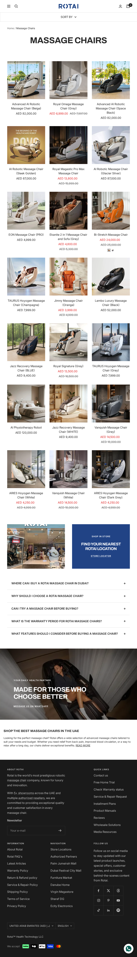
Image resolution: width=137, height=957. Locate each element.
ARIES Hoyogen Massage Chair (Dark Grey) (111, 495)
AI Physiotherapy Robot (26, 427)
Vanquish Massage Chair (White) (68, 495)
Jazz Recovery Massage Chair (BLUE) (26, 368)
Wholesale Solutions (107, 825)
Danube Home (60, 885)
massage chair (16, 780)
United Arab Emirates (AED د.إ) (29, 925)
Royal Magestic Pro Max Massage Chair (68, 171)
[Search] (16, 6)
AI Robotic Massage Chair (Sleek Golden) (26, 171)
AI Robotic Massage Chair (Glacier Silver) (111, 171)
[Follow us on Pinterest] (108, 900)
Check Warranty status (109, 789)
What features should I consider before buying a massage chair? (64, 633)
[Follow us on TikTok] (98, 910)
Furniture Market (61, 877)
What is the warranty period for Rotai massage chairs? (56, 621)
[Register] (60, 830)
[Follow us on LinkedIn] (108, 910)
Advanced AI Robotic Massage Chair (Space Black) (111, 108)
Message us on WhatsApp (31, 706)
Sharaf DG (57, 899)
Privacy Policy (16, 906)
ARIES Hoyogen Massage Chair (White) (26, 495)
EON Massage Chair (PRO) (26, 234)
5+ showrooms (24, 793)
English (63, 925)
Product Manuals (105, 810)
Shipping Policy (17, 891)
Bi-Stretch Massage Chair (111, 234)
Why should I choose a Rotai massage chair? (47, 596)
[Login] (120, 6)
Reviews (99, 817)
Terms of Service (18, 899)
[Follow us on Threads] (118, 891)
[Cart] (128, 6)
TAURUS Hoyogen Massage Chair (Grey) (110, 368)
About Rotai (15, 849)
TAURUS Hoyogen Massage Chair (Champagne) (26, 303)
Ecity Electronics (61, 906)
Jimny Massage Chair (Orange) (68, 303)
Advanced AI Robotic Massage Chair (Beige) (26, 106)
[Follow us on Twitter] (108, 891)
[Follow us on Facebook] (98, 891)
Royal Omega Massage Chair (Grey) (68, 106)
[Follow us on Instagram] (98, 900)
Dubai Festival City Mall (65, 870)
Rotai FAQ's (14, 856)
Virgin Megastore (61, 891)
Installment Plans (105, 803)
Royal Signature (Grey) (68, 366)
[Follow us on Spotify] (118, 910)
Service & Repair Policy (22, 885)
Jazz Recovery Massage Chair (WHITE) (68, 429)
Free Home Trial (104, 782)
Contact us (101, 775)
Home (10, 28)
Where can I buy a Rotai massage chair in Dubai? (50, 583)
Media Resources (105, 832)
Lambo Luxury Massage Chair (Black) (111, 303)
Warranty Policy (17, 870)
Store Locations (60, 849)
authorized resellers (31, 798)
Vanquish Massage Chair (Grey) (111, 429)
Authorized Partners (63, 856)
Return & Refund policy (22, 877)
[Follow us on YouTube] (118, 900)
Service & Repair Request (110, 796)
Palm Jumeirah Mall (63, 863)
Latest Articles (16, 863)
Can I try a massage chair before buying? (44, 608)
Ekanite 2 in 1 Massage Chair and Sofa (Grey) (68, 237)
